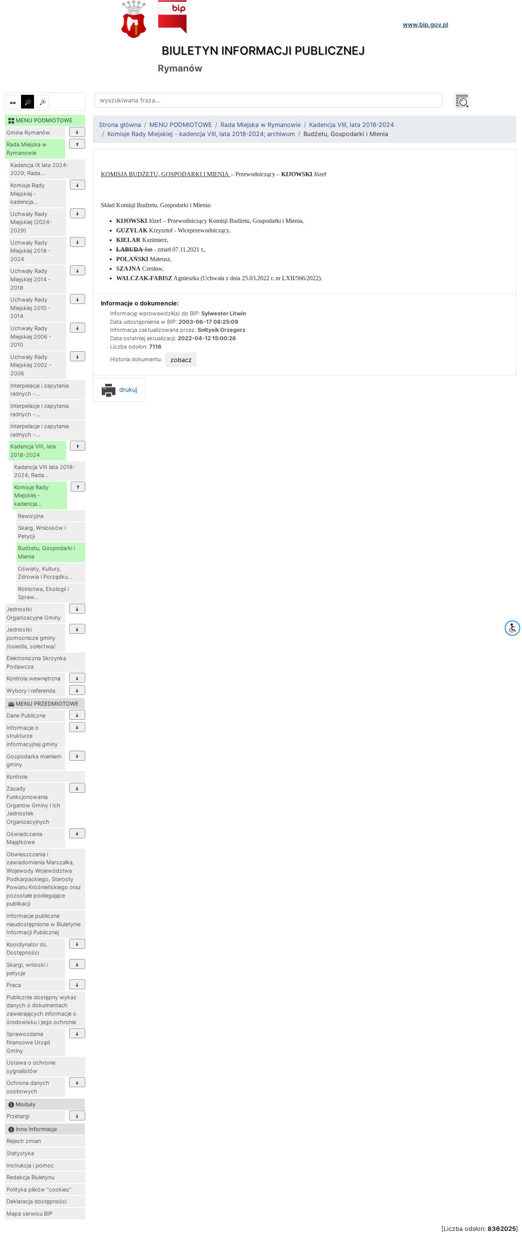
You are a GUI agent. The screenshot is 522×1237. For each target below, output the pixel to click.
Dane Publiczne (25, 715)
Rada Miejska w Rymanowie (26, 148)
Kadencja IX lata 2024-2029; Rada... (39, 169)
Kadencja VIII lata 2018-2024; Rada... (44, 471)
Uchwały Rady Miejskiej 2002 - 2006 (31, 365)
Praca (13, 985)
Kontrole (17, 776)
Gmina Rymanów (28, 132)
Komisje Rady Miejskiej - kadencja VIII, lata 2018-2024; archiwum (201, 134)
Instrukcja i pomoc (30, 1165)
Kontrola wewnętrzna (33, 678)
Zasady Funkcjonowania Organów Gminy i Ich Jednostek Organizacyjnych (33, 805)
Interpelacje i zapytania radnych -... (39, 389)
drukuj (127, 389)
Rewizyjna (31, 516)
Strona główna (120, 124)
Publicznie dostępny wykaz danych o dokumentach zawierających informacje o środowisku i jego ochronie (41, 1009)
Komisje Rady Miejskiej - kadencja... (27, 193)
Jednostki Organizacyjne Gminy (33, 613)
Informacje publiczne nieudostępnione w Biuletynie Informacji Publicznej (43, 923)
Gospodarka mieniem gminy (34, 760)
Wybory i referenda (30, 690)
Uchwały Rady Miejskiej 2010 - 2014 (30, 307)
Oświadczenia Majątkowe (24, 838)
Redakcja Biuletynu (30, 1177)
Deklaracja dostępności (36, 1201)
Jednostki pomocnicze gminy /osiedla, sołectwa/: (31, 637)
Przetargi (17, 1116)
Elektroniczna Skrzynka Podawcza (36, 662)
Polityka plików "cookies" (38, 1189)
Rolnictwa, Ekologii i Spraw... (43, 593)
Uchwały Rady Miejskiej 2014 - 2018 (30, 279)
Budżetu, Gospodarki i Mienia (46, 552)
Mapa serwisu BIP (29, 1213)
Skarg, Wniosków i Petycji (42, 531)
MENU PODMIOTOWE (180, 124)
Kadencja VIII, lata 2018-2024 (33, 450)
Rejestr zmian (23, 1141)
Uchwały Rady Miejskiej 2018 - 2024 (30, 250)
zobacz (181, 360)
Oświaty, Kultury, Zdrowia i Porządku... (45, 572)
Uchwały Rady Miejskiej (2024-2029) (31, 222)
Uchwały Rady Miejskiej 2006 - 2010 (31, 336)
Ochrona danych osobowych (27, 1087)
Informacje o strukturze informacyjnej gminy (32, 735)
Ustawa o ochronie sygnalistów (30, 1066)
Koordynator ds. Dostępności (27, 948)
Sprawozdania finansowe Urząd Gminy (28, 1042)
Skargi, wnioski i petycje (27, 968)
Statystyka (20, 1153)
